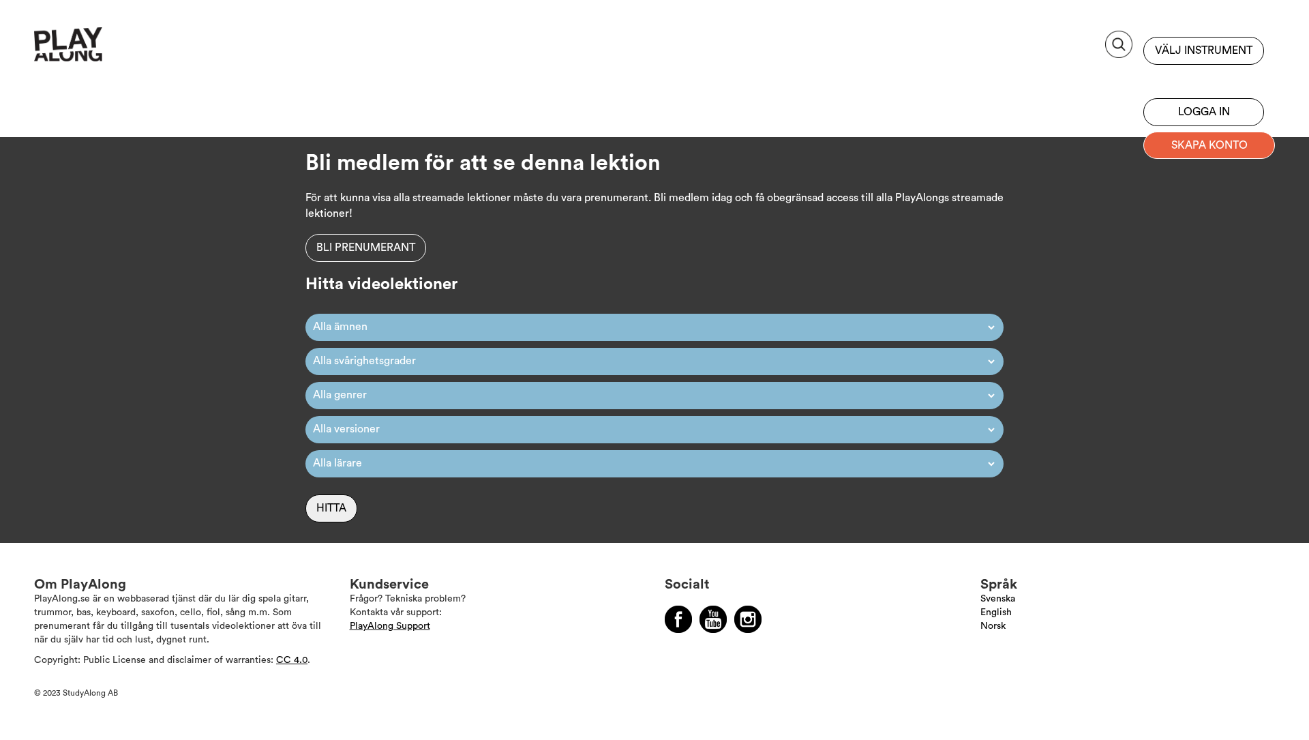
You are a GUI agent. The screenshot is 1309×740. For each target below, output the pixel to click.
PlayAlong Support (390, 626)
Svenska (997, 599)
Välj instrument (1203, 50)
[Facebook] (678, 619)
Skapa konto (1209, 145)
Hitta (331, 508)
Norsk (993, 626)
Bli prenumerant (1203, 78)
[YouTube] (713, 619)
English (996, 612)
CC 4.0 (291, 660)
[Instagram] (748, 619)
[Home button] (98, 49)
